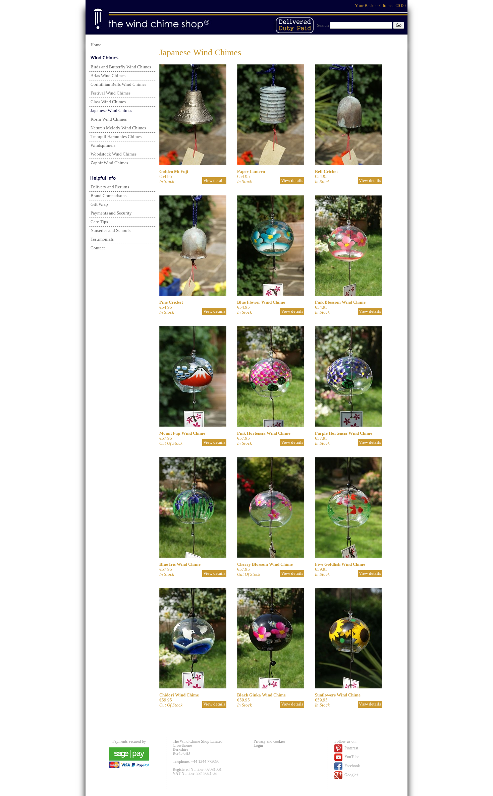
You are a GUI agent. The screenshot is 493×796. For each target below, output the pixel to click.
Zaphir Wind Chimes (109, 163)
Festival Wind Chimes (110, 93)
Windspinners (103, 145)
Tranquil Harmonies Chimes (116, 136)
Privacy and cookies (269, 741)
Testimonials (102, 239)
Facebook (351, 766)
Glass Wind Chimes (108, 102)
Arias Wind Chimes (108, 75)
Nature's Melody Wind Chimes (118, 128)
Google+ (351, 775)
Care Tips (99, 222)
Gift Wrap (99, 204)
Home (96, 45)
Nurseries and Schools (110, 230)
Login (258, 745)
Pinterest (350, 748)
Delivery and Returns (110, 187)
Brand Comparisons (108, 195)
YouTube (351, 757)
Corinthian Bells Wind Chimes (118, 84)
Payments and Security (111, 213)
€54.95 (326, 176)
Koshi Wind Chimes (109, 119)
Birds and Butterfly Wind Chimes (121, 67)
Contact (98, 248)
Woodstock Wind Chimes (113, 154)
